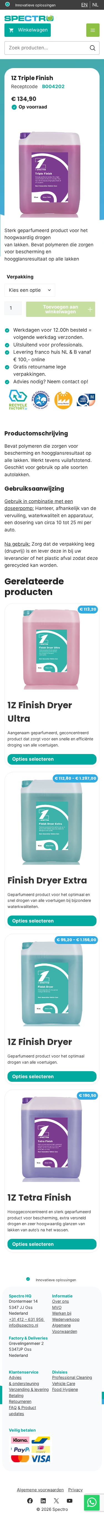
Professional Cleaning (72, 1377)
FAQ (13, 1407)
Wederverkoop (66, 1319)
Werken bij (61, 1313)
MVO (57, 1307)
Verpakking (20, 277)
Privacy (75, 1489)
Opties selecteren (33, 759)
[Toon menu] (93, 30)
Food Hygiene (65, 1389)
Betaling (16, 1395)
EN (84, 5)
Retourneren (20, 1401)
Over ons (60, 1301)
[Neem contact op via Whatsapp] (92, 1503)
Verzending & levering (29, 1389)
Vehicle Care (63, 1383)
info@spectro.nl (23, 1325)
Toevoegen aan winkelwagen (60, 309)
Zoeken (93, 48)
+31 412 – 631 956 (27, 1319)
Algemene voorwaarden (40, 1489)
